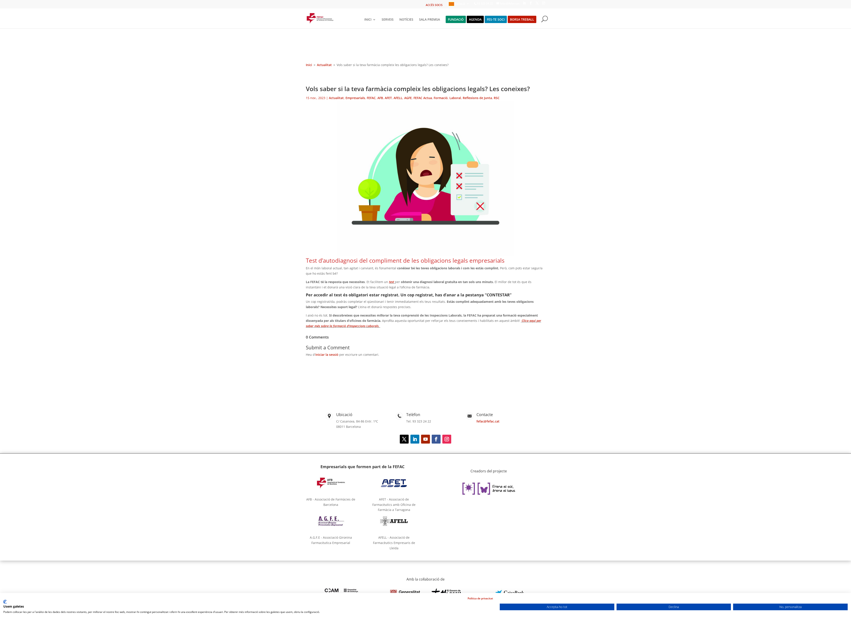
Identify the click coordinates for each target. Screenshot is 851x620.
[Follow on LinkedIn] (414, 439)
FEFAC (371, 98)
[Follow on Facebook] (436, 439)
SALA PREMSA (429, 20)
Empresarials (355, 98)
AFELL (398, 98)
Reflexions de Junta (477, 98)
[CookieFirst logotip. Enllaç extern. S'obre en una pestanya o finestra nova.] (5, 602)
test (391, 282)
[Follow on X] (404, 439)
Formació (441, 98)
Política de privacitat (480, 598)
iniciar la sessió (326, 354)
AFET (388, 98)
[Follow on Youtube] (425, 439)
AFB (380, 98)
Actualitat (336, 98)
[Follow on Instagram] (446, 439)
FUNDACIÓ (456, 20)
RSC (497, 98)
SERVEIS (388, 20)
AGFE (408, 98)
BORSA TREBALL (522, 20)
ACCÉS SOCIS (434, 5)
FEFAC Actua (423, 98)
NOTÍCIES (406, 20)
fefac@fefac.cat (488, 421)
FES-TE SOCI (496, 20)
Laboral (455, 98)
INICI (367, 20)
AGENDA (475, 20)
